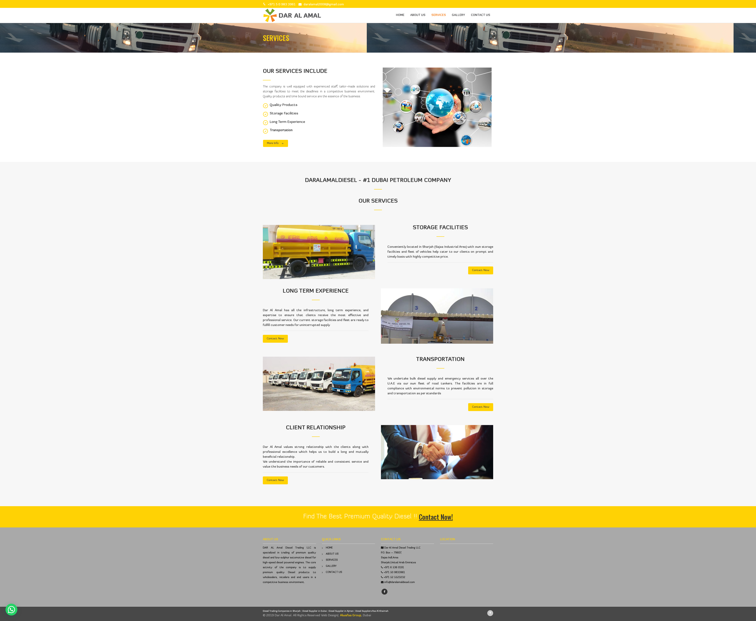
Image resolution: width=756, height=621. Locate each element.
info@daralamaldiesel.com (399, 582)
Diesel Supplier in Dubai (314, 611)
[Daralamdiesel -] (292, 15)
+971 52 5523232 (394, 577)
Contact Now (480, 270)
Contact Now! (436, 517)
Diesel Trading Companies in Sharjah (282, 611)
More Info (273, 143)
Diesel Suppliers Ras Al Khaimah (371, 611)
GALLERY (458, 15)
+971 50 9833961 (394, 572)
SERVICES (438, 15)
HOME (400, 15)
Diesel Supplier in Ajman (341, 611)
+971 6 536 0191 (394, 567)
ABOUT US (417, 15)
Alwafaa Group (350, 615)
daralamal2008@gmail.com (324, 4)
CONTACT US (480, 15)
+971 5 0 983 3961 (282, 4)
